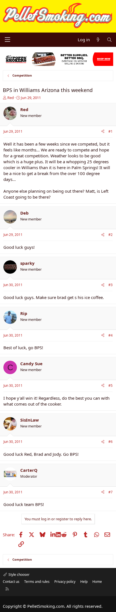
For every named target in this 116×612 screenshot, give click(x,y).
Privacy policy (64, 581)
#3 (110, 284)
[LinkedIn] (53, 534)
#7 (110, 492)
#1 (110, 131)
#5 (110, 385)
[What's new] (98, 40)
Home (97, 581)
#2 (110, 234)
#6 (110, 441)
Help (84, 581)
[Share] (102, 131)
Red (10, 97)
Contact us (11, 581)
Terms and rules (37, 581)
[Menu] (7, 39)
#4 (110, 335)
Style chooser (19, 574)
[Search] (109, 40)
